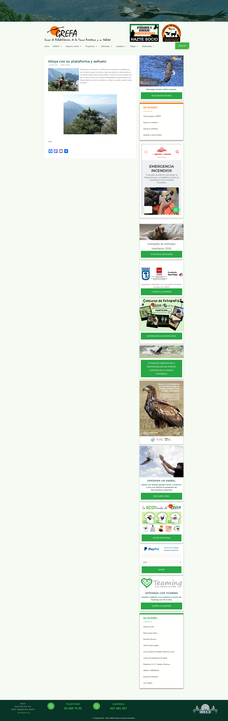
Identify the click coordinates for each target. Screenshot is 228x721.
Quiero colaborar (161, 606)
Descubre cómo (161, 496)
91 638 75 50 (73, 708)
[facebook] (183, 16)
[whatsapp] (217, 16)
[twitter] (189, 16)
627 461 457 (118, 708)
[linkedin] (212, 16)
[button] (57, 46)
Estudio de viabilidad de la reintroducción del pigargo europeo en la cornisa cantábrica (161, 368)
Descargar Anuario (161, 96)
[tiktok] (200, 16)
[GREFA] (78, 34)
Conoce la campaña (161, 292)
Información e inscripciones (161, 336)
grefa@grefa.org (23, 713)
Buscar (182, 46)
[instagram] (194, 16)
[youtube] (206, 16)
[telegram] (223, 16)
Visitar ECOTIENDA (161, 538)
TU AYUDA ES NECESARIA (161, 254)
